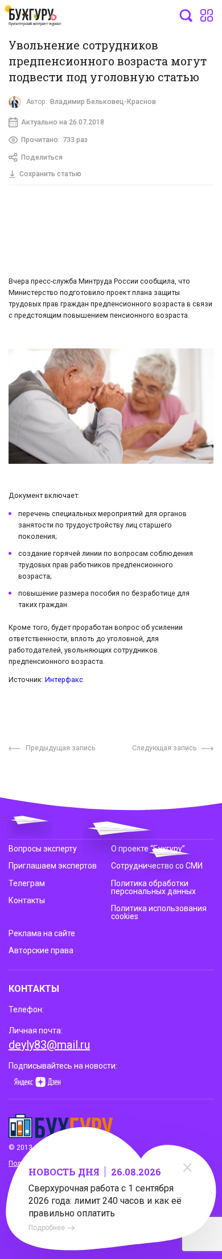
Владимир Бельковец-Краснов (103, 102)
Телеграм (27, 883)
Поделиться (42, 157)
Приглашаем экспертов (53, 865)
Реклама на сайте (42, 933)
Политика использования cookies (159, 912)
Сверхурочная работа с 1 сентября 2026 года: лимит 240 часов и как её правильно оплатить (105, 1201)
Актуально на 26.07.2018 (62, 122)
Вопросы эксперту (43, 848)
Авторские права (41, 950)
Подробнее (46, 1228)
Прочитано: (54, 140)
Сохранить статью (50, 174)
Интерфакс (64, 679)
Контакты (27, 900)
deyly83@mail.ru (49, 1044)
